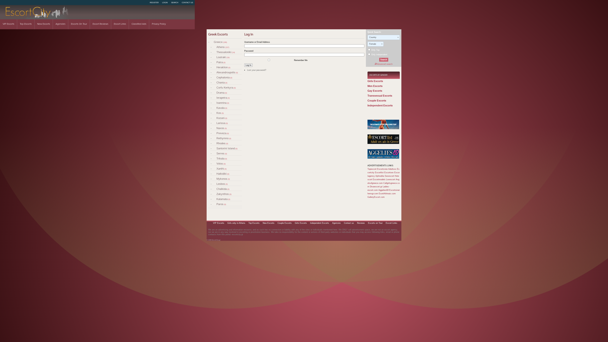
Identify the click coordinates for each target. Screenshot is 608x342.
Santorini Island (225, 148)
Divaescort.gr (376, 186)
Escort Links (120, 24)
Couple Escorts (376, 100)
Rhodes (220, 143)
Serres (220, 153)
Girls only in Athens (236, 223)
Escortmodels (379, 179)
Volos (219, 163)
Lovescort (390, 179)
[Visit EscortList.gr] (383, 143)
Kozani (220, 118)
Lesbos (220, 183)
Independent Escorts (380, 105)
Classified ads (139, 24)
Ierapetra (221, 97)
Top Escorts (26, 24)
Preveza (221, 133)
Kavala (220, 107)
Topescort (372, 169)
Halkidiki (221, 173)
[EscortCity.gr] (37, 17)
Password (248, 51)
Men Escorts (375, 86)
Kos (218, 112)
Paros (219, 204)
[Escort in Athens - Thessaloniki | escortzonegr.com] (383, 128)
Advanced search (385, 64)
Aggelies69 (383, 190)
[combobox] (383, 37)
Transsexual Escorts (379, 95)
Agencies (60, 24)
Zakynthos (222, 194)
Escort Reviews (100, 24)
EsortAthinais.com (387, 193)
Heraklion (222, 67)
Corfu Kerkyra (224, 87)
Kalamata (222, 199)
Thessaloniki (223, 52)
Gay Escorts (374, 90)
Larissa (220, 123)
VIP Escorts (8, 24)
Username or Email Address (257, 42)
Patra (219, 62)
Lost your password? (256, 70)
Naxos (220, 128)
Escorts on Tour (79, 24)
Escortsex (389, 172)
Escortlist (379, 172)
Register (154, 2)
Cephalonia (223, 77)
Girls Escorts (375, 81)
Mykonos (221, 178)
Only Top (375, 50)
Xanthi (220, 168)
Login (165, 2)
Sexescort (389, 176)
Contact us (349, 223)
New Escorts (43, 24)
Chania (220, 82)
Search (174, 2)
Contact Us (187, 2)
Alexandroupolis (225, 72)
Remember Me (300, 60)
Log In (248, 65)
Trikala (220, 158)
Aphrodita (379, 176)
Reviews (361, 223)
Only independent (379, 54)
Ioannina (221, 102)
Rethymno (222, 138)
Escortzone (382, 169)
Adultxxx (392, 169)
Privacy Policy (159, 24)
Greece (218, 42)
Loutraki (221, 57)
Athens (220, 47)
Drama (220, 92)
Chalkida (221, 188)
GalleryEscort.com (376, 197)
